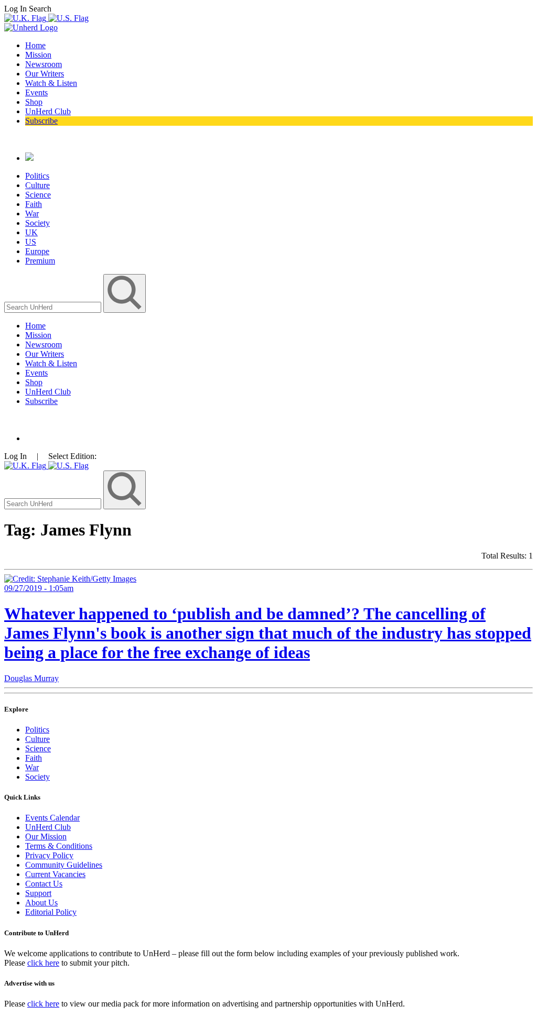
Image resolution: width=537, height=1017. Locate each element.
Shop (33, 101)
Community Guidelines (63, 864)
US (30, 241)
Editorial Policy (51, 911)
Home (35, 45)
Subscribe (41, 120)
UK (31, 232)
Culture (37, 185)
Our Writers (44, 73)
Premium (40, 260)
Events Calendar (52, 817)
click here (43, 962)
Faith (33, 204)
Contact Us (43, 883)
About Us (41, 902)
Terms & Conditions (58, 845)
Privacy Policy (49, 855)
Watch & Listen (51, 83)
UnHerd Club (48, 111)
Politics (37, 175)
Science (38, 194)
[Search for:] (53, 306)
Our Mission (46, 836)
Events (36, 92)
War (32, 213)
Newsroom (43, 64)
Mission (38, 54)
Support (38, 893)
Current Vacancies (55, 874)
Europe (37, 251)
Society (37, 222)
